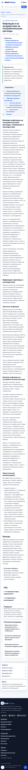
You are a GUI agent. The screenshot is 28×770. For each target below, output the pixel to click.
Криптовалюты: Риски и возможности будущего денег (14, 645)
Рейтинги (3, 741)
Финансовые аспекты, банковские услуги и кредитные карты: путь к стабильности (12, 628)
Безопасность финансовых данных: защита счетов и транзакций (13, 637)
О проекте (4, 750)
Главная (3, 12)
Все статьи (4, 743)
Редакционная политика (8, 753)
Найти (24, 7)
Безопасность (14, 676)
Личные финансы (6, 729)
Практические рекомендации (14, 58)
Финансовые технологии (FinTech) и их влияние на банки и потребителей (12, 653)
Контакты (4, 755)
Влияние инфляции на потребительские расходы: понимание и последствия (14, 43)
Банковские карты (14, 668)
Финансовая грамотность (8, 736)
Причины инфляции (11, 51)
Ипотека (3, 727)
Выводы (8, 60)
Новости (8, 12)
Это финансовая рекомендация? (9, 599)
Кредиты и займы (14, 670)
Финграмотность (14, 673)
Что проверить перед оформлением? (11, 593)
